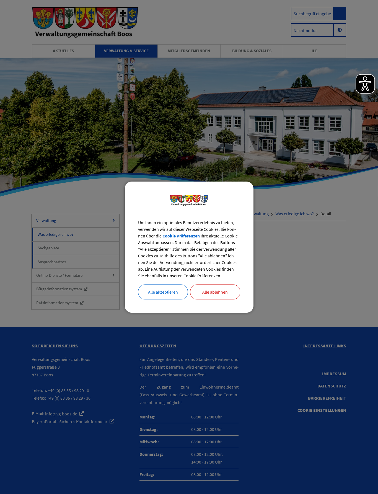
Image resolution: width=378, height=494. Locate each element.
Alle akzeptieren (163, 292)
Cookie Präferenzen (181, 236)
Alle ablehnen (215, 292)
